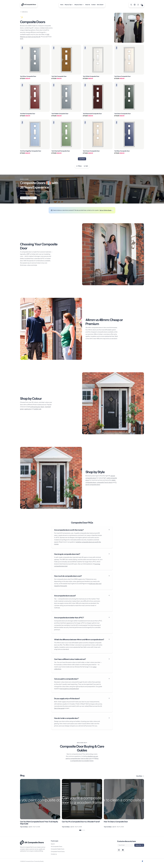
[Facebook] (122, 849)
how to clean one (86, 758)
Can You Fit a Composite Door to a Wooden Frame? (81, 822)
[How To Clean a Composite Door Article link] (124, 803)
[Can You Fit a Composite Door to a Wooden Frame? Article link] (82, 803)
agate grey (27, 409)
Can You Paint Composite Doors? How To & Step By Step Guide (39, 823)
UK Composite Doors (29, 861)
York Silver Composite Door (28, 76)
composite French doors (104, 482)
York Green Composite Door (122, 113)
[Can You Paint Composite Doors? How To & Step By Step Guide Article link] (40, 803)
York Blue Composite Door (122, 151)
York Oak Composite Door (59, 76)
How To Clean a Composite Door (116, 822)
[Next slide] (144, 803)
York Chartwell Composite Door (60, 151)
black (42, 407)
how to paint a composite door (69, 688)
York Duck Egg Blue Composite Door (30, 151)
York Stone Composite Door (122, 76)
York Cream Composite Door (91, 151)
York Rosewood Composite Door (92, 113)
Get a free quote (59, 708)
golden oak (37, 409)
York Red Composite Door (27, 113)
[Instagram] (118, 849)
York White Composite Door (91, 76)
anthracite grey (35, 407)
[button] (131, 5)
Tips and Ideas (24, 826)
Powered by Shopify (39, 861)
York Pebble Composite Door (59, 113)
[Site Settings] (135, 5)
